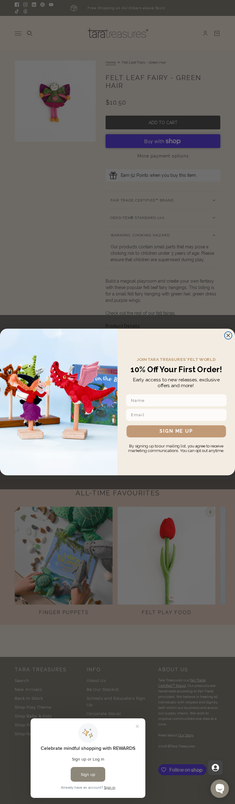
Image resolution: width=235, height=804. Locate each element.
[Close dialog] (228, 335)
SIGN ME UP (176, 431)
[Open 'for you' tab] (215, 767)
